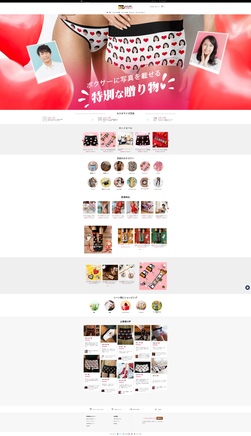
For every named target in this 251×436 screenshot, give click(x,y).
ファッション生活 (116, 12)
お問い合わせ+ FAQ (117, 418)
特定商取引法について (90, 423)
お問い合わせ (153, 1)
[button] (83, 143)
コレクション (131, 12)
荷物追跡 (115, 423)
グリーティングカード (140, 12)
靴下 (110, 12)
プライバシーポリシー (90, 421)
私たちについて (117, 421)
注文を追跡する (163, 1)
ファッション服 (124, 12)
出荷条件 (88, 426)
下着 (107, 12)
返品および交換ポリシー (91, 418)
